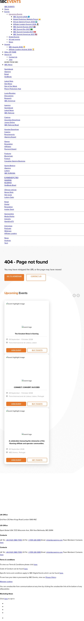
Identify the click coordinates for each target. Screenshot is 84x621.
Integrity (7, 219)
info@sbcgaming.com (54, 540)
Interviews (8, 226)
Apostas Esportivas (11, 129)
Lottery (7, 170)
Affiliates (7, 146)
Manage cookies (6, 581)
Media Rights (9, 216)
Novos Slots (8, 192)
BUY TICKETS (37, 350)
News (6, 238)
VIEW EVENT (16, 350)
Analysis (7, 240)
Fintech (7, 158)
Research (7, 98)
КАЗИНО (8, 182)
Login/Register (10, 93)
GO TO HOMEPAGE (14, 276)
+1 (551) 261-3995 (34, 540)
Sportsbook (8, 69)
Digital (6, 204)
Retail (6, 74)
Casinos (7, 117)
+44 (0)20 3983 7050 (14, 540)
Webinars (7, 231)
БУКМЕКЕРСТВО (11, 177)
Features (7, 153)
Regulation (8, 144)
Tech (6, 243)
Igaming (7, 105)
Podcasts (7, 228)
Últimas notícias (10, 189)
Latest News (9, 110)
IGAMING (7, 180)
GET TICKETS (37, 460)
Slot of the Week (10, 86)
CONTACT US (36, 276)
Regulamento (9, 134)
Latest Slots (8, 81)
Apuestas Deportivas (12, 120)
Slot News (8, 83)
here (2, 542)
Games (7, 141)
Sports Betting (9, 165)
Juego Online (9, 122)
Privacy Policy (51, 577)
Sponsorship (9, 214)
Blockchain (8, 156)
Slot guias (8, 195)
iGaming (7, 71)
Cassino (7, 132)
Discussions (8, 96)
